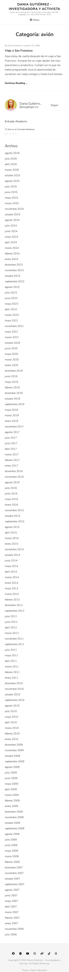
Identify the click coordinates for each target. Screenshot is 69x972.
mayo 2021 (11, 331)
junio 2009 (11, 778)
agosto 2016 (12, 482)
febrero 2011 (12, 672)
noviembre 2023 (14, 270)
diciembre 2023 (14, 264)
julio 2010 (11, 711)
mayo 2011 (11, 655)
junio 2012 (11, 622)
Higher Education (38, 970)
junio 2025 (11, 192)
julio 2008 (11, 839)
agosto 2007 (12, 890)
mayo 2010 (11, 717)
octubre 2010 (12, 694)
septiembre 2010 (14, 700)
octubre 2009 (12, 756)
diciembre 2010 (14, 683)
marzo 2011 (12, 666)
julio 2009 (11, 772)
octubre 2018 (12, 398)
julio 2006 (11, 934)
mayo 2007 (11, 901)
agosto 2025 (12, 181)
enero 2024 (11, 259)
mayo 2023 (11, 304)
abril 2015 (11, 532)
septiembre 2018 (14, 404)
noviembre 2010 (14, 689)
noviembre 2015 (14, 510)
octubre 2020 (12, 343)
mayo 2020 (11, 354)
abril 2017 (11, 449)
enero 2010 (11, 739)
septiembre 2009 (14, 761)
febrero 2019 (12, 387)
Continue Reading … (16, 83)
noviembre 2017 (14, 426)
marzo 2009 (12, 795)
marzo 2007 (12, 912)
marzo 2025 (12, 203)
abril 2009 (11, 789)
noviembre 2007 (14, 873)
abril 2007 (11, 906)
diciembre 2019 (14, 371)
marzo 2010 (12, 728)
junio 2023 (11, 298)
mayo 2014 (11, 566)
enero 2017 (11, 465)
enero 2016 (11, 504)
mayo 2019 (11, 382)
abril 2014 (11, 571)
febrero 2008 (12, 862)
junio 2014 (11, 560)
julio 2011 (11, 650)
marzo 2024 (12, 248)
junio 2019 (11, 376)
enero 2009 (11, 806)
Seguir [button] (54, 105)
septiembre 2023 (14, 281)
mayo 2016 (11, 499)
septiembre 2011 (14, 644)
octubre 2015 (12, 516)
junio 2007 (11, 895)
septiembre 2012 (14, 611)
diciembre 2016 (14, 471)
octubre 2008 (12, 823)
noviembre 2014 (14, 549)
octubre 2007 (12, 878)
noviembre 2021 (14, 326)
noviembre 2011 (14, 638)
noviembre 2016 (14, 477)
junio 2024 (11, 231)
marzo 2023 (12, 315)
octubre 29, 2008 (32, 45)
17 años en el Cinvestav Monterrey (19, 129)
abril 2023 (11, 309)
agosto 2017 (12, 432)
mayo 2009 (11, 784)
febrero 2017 (12, 460)
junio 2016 (11, 493)
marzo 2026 (12, 170)
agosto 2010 (12, 705)
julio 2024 (11, 225)
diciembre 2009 (14, 745)
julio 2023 (11, 292)
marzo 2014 (12, 577)
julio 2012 (11, 616)
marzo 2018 (12, 415)
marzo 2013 (12, 594)
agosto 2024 (12, 220)
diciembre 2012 (14, 605)
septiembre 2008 (14, 828)
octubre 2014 (12, 555)
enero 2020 (11, 365)
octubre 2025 (12, 175)
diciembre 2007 (14, 867)
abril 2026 (11, 164)
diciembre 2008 (14, 811)
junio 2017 (11, 443)
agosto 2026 (12, 153)
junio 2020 (11, 348)
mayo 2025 (11, 198)
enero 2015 (11, 544)
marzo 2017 (12, 454)
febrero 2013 (12, 599)
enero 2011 (11, 678)
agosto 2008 (12, 834)
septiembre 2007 (14, 884)
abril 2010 (11, 722)
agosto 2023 (12, 287)
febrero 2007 (12, 918)
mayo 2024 (11, 237)
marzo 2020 (12, 359)
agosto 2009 (12, 767)
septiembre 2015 (14, 521)
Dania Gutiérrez (15, 45)
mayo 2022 (11, 320)
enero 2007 (11, 923)
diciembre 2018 (14, 393)
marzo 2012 (12, 633)
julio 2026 (11, 158)
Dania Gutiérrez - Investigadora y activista (34, 6)
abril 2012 (11, 627)
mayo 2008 (11, 851)
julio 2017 (11, 438)
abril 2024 (11, 242)
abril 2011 (11, 661)
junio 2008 (11, 845)
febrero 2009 (12, 800)
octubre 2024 (12, 214)
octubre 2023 (12, 276)
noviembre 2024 (14, 209)
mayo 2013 (11, 588)
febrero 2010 (12, 733)
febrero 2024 (12, 253)
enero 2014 (11, 583)
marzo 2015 (12, 538)
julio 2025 (11, 186)
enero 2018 (11, 421)
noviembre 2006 (14, 929)
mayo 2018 (11, 410)
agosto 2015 (12, 527)
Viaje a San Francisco (19, 50)
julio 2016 (11, 488)
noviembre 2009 (14, 750)
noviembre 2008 (14, 817)
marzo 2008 (12, 856)
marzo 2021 (12, 337)
